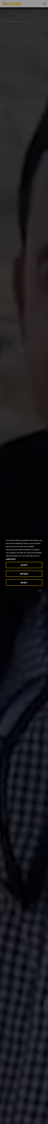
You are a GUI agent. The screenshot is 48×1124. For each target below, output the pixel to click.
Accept (24, 565)
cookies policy (11, 559)
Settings (24, 573)
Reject (24, 582)
